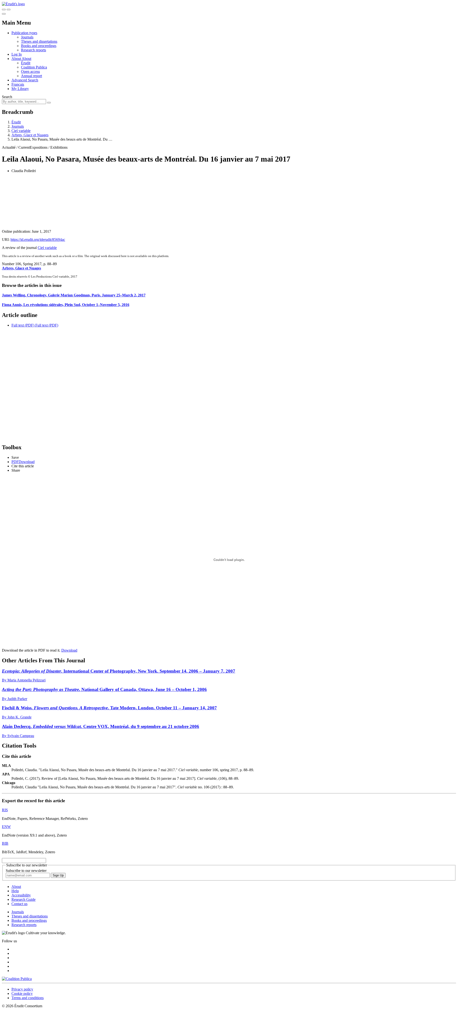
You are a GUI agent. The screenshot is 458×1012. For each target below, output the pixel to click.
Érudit (25, 63)
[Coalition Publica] (17, 979)
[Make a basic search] (4, 9)
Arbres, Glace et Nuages (29, 135)
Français (17, 84)
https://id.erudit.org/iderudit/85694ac (37, 239)
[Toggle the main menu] (4, 14)
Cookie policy (22, 993)
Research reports (33, 50)
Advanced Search (24, 80)
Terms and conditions (27, 998)
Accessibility (21, 895)
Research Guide (23, 899)
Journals (27, 37)
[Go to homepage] (13, 4)
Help (15, 891)
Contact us (19, 904)
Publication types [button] (24, 33)
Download (69, 650)
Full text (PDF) (22, 325)
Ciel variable (21, 131)
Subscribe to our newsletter (26, 871)
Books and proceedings (38, 46)
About (26, 59)
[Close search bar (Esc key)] (8, 9)
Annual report (31, 76)
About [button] (16, 59)
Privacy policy (22, 989)
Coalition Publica (34, 67)
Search (7, 97)
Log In (16, 54)
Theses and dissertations (39, 41)
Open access (30, 71)
